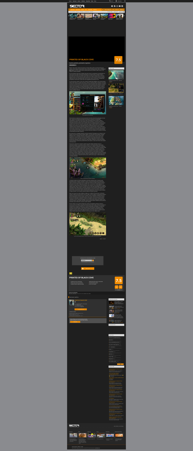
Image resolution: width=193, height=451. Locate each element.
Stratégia (77, 304)
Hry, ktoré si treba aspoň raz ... (114, 344)
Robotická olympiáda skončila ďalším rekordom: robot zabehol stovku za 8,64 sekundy (73, 440)
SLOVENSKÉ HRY (86, 11)
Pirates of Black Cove (73, 314)
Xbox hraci (111, 339)
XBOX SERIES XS (108, 9)
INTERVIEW (81, 11)
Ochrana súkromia (74, 446)
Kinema (79, 1)
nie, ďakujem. (111, 379)
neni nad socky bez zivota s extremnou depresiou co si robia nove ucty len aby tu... (115, 396)
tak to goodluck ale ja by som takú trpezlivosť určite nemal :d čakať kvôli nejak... (116, 419)
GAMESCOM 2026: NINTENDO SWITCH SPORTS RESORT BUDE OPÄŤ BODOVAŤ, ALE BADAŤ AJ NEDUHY (116, 316)
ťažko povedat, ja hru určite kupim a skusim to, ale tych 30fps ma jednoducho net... (116, 392)
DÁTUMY (91, 11)
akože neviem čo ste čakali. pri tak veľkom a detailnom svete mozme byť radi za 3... (115, 371)
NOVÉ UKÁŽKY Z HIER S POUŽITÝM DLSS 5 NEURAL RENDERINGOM (119, 302)
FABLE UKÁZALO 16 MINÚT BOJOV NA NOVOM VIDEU (118, 321)
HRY (86, 9)
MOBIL (121, 9)
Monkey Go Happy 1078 (91, 438)
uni (102, 238)
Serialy (110, 349)
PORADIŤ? (120, 11)
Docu (95, 1)
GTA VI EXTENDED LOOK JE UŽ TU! (80, 19)
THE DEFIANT (111, 398)
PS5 (113, 9)
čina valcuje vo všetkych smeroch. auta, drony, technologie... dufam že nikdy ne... (116, 400)
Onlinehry (83, 1)
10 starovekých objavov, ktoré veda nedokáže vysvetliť (118, 439)
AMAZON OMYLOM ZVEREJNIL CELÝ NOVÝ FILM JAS (73, 19)
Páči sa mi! (88, 268)
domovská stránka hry (79, 305)
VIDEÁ (82, 9)
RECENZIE (78, 9)
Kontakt (82, 446)
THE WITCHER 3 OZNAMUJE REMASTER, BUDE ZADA (104, 19)
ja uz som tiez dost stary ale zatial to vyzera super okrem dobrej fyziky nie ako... (115, 407)
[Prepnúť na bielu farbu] (124, 1)
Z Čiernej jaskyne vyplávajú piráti (75, 315)
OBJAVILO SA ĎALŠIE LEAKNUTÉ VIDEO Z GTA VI (119, 19)
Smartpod (75, 1)
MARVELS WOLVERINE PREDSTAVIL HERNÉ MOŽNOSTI (115, 418)
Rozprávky (88, 1)
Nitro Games (85, 303)
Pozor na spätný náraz (100, 438)
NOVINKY (73, 9)
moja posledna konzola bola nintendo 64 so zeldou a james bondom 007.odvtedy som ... (115, 388)
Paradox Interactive (80, 303)
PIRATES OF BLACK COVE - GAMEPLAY (116, 93)
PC (102, 9)
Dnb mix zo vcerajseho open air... (114, 337)
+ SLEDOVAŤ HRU (81, 309)
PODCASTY (77, 11)
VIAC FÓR (122, 364)
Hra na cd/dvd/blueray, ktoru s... (114, 342)
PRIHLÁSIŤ (75, 321)
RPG (80, 304)
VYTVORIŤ (118, 364)
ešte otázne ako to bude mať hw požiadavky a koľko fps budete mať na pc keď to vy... (116, 412)
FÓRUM (94, 9)
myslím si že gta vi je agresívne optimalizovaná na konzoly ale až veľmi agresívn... (116, 404)
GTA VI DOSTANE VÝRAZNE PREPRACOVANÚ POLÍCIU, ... (114, 374)
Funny (92, 1)
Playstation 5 (111, 358)
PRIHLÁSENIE (120, 1)
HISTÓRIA (73, 11)
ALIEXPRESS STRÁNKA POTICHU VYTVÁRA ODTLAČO (88, 19)
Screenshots (111, 351)
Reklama (79, 446)
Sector (70, 1)
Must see (110, 354)
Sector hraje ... (111, 356)
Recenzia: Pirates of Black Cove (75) (75, 313)
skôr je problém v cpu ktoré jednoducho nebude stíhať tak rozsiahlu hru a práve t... (115, 383)
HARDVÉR (90, 9)
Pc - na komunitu (112, 346)
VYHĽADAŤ (109, 11)
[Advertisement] (96, 27)
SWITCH (117, 9)
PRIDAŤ (115, 11)
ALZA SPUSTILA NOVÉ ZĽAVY (111, 19)
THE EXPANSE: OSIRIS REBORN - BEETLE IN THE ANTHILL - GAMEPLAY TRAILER (115, 311)
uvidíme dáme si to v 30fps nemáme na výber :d (116, 415)
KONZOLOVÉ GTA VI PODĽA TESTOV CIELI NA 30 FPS (119, 307)
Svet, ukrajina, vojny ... (113, 361)
